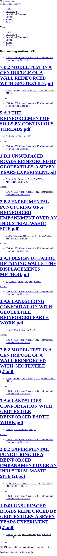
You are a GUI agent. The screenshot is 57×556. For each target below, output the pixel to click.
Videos (9, 19)
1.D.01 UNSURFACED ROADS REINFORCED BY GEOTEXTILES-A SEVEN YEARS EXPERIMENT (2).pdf (28, 516)
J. (34, 90)
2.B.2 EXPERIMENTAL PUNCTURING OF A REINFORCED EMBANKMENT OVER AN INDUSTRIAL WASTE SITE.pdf (28, 215)
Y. (12, 93)
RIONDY (46, 534)
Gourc (20, 179)
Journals (9, 22)
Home (9, 9)
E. (7, 136)
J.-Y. (34, 235)
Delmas (16, 90)
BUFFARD (14, 235)
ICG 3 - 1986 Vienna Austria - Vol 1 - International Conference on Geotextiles (29, 440)
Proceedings (11, 11)
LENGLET (47, 235)
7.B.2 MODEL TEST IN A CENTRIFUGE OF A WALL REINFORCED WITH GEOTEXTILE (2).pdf (26, 360)
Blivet (8, 90)
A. (7, 281)
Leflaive (13, 136)
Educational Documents (17, 14)
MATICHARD (48, 90)
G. (15, 179)
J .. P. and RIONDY (34, 179)
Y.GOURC (11, 537)
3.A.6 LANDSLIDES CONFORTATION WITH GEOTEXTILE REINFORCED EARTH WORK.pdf (26, 411)
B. (7, 235)
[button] (28, 27)
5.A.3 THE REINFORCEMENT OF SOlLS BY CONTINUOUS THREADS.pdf (26, 121)
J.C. (38, 90)
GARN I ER (27, 90)
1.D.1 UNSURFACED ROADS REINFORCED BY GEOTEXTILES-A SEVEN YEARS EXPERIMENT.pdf (28, 164)
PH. (8, 93)
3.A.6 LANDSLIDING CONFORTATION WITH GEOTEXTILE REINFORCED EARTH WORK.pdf (26, 312)
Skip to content (7, 1)
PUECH (15, 238)
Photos (9, 16)
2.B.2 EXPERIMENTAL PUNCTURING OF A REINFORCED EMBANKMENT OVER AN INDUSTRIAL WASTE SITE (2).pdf (28, 462)
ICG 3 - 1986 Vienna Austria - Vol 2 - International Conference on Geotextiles (29, 58)
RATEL (37, 281)
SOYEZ (23, 238)
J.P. (39, 235)
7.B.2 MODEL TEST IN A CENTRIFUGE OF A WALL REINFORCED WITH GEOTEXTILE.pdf (26, 75)
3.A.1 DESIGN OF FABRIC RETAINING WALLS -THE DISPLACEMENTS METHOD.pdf (28, 266)
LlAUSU (22, 136)
